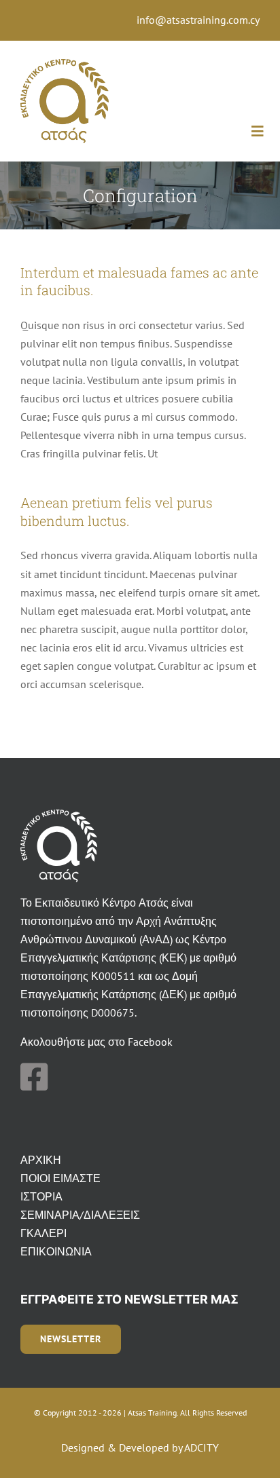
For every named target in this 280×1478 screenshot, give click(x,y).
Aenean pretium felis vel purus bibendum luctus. (116, 511)
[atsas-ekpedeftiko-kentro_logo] (64, 64)
